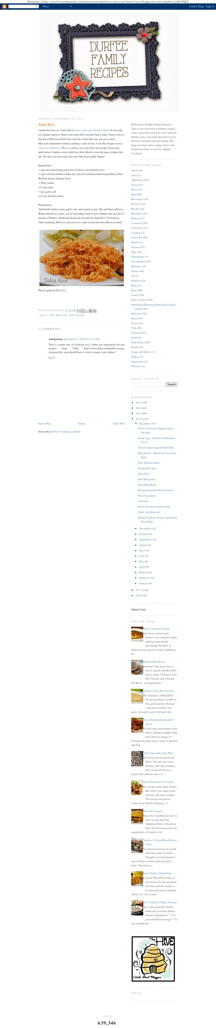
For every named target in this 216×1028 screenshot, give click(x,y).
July (141, 550)
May (142, 561)
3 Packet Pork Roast (153, 662)
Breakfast (136, 213)
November (145, 528)
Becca (134, 189)
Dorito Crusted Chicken (155, 628)
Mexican (61, 315)
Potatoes (136, 333)
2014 (139, 408)
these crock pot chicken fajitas (92, 130)
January (143, 583)
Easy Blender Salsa (149, 463)
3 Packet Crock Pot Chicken (158, 691)
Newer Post (44, 423)
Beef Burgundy (146, 479)
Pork (133, 328)
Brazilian (136, 204)
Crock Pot (137, 237)
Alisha (135, 170)
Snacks (135, 347)
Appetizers (137, 180)
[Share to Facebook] (91, 311)
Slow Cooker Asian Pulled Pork (156, 447)
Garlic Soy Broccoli (149, 512)
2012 (139, 419)
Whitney (136, 366)
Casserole (136, 223)
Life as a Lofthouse (49, 148)
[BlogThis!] (83, 311)
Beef (133, 194)
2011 (139, 590)
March (143, 572)
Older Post (119, 423)
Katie (134, 285)
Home (82, 423)
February (144, 578)
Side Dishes (77, 315)
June (142, 556)
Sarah (134, 337)
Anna (134, 175)
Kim (52, 315)
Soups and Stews (140, 352)
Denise (135, 242)
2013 (139, 413)
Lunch (135, 295)
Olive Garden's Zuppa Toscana (159, 902)
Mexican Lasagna (152, 811)
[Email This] (79, 311)
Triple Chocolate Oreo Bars (157, 753)
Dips (133, 252)
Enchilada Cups (147, 468)
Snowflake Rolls (147, 484)
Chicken (136, 228)
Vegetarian (137, 361)
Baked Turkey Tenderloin (156, 873)
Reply (52, 357)
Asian (134, 185)
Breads (135, 209)
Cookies (136, 233)
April (142, 567)
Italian (135, 271)
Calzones (143, 501)
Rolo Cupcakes (146, 495)
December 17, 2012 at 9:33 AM (82, 339)
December (145, 423)
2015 (139, 402)
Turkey (135, 357)
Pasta (134, 318)
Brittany (136, 218)
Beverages (137, 199)
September (145, 539)
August (143, 545)
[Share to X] (87, 311)
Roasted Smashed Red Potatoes (156, 490)
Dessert (135, 247)
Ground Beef (138, 261)
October (144, 534)
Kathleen (136, 280)
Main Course (138, 300)
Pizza (134, 323)
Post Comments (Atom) (67, 431)
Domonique (138, 256)
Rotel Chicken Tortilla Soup (154, 506)
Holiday (135, 266)
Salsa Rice (46, 124)
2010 (139, 595)
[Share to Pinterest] (95, 311)
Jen (133, 276)
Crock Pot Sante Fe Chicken (158, 782)
